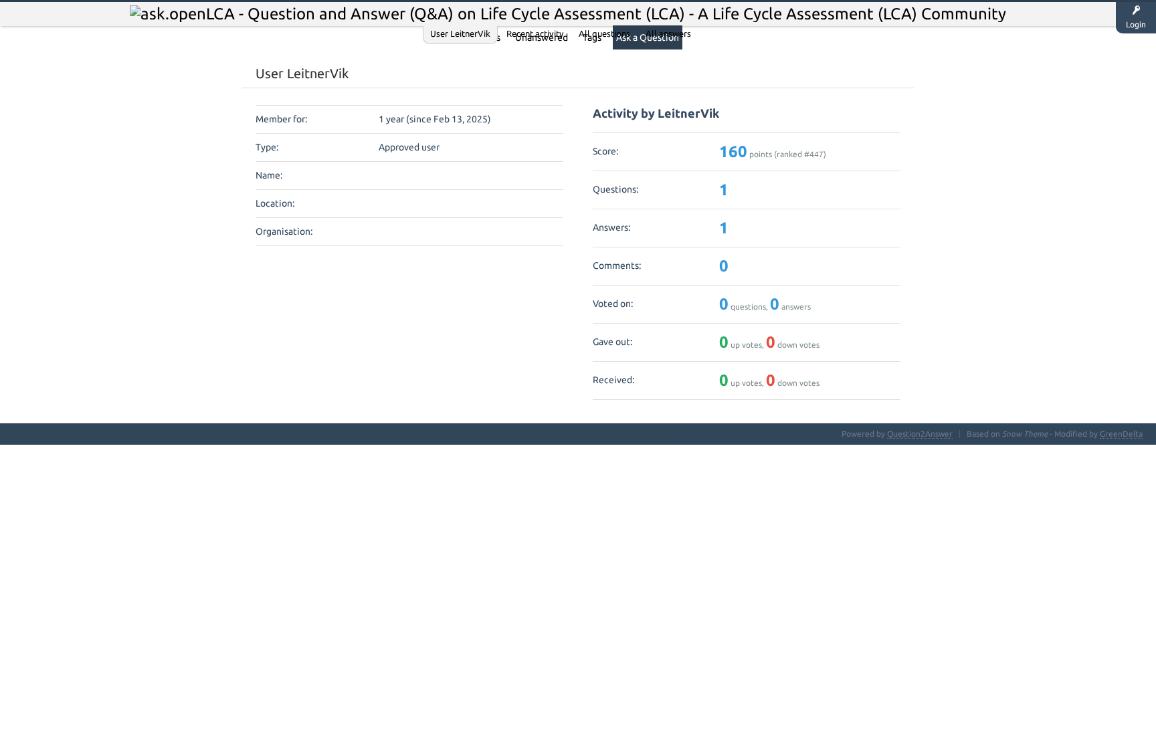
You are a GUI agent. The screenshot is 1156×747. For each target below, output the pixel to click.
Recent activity (534, 33)
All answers (668, 33)
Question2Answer (920, 433)
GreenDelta (1121, 433)
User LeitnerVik (460, 33)
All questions (604, 33)
